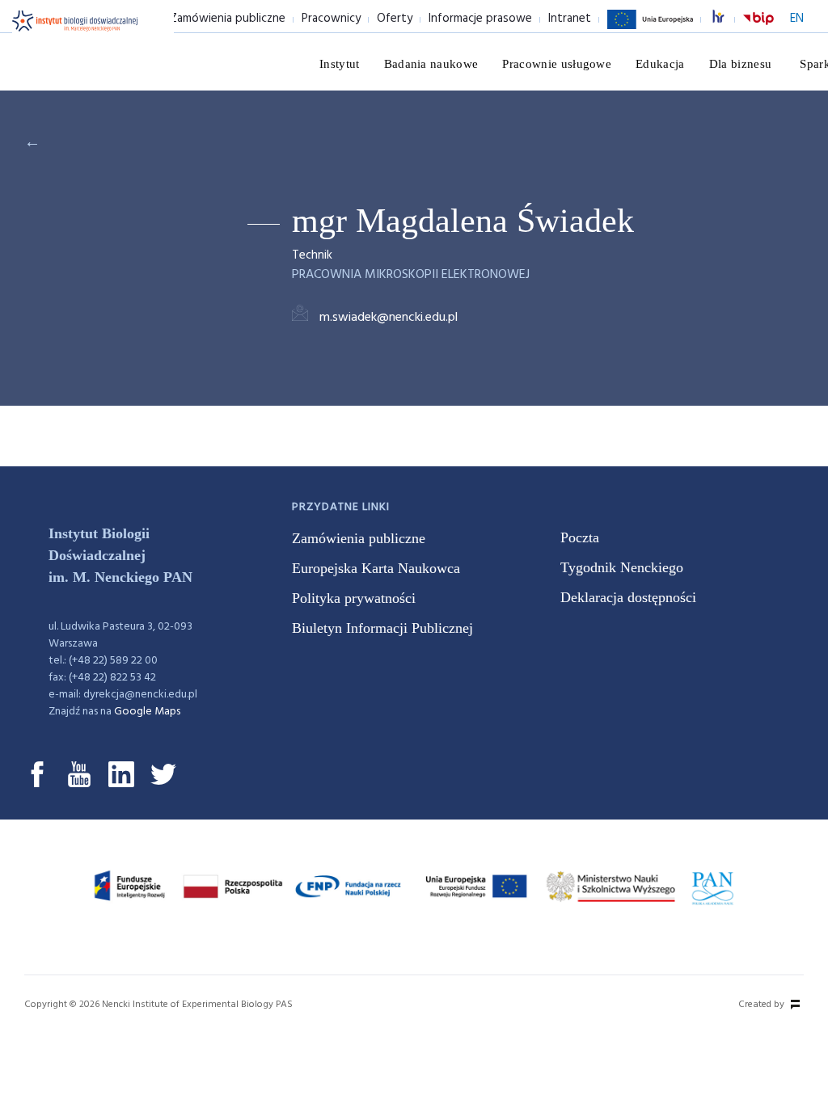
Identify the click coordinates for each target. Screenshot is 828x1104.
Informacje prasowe (480, 18)
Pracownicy (331, 18)
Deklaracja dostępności (628, 597)
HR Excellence (727, 19)
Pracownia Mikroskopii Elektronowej (411, 274)
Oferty (394, 18)
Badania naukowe (431, 63)
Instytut (339, 63)
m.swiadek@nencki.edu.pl (388, 317)
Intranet (569, 18)
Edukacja (660, 63)
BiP (758, 28)
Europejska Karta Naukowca (376, 568)
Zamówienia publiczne (227, 18)
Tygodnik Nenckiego (621, 567)
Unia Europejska (650, 28)
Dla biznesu (740, 63)
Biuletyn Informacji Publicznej (382, 628)
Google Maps (147, 711)
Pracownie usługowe (556, 63)
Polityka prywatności (354, 598)
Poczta (579, 537)
